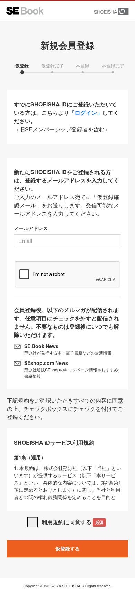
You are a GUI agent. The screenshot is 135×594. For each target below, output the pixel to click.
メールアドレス (31, 228)
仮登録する (67, 548)
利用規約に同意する (73, 522)
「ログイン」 (85, 112)
